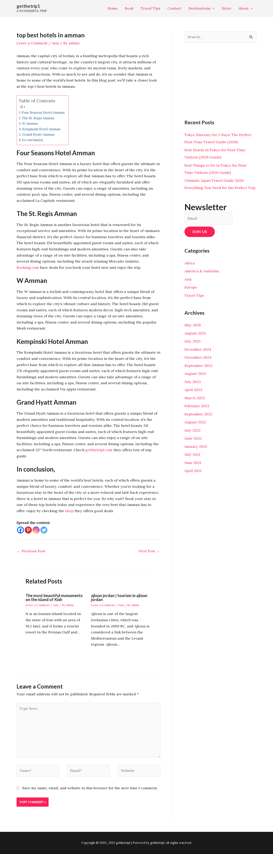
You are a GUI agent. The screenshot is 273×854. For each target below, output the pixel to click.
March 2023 (194, 398)
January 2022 (195, 446)
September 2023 (198, 365)
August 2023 (195, 373)
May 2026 (192, 325)
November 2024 (197, 357)
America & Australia (201, 271)
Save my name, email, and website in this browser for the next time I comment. (90, 788)
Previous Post (31, 551)
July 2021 (192, 454)
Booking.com (28, 267)
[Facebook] (20, 530)
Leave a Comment (32, 43)
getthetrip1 (28, 6)
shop (69, 511)
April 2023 (193, 389)
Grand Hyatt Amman (38, 134)
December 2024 (197, 349)
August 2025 (195, 333)
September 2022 (198, 414)
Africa (189, 263)
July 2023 (192, 381)
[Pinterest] (28, 530)
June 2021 (192, 462)
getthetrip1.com (99, 450)
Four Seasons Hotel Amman (43, 112)
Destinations (199, 8)
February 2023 (196, 406)
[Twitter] (43, 530)
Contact (174, 8)
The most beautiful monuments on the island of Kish (54, 597)
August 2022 (195, 422)
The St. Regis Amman (38, 118)
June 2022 (193, 438)
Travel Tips (150, 8)
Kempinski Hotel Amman (41, 129)
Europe (190, 287)
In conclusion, (33, 140)
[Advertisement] (220, 81)
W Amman (30, 123)
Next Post (149, 551)
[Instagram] (36, 530)
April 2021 (192, 470)
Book (129, 8)
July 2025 (192, 341)
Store (226, 8)
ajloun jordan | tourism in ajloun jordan (119, 597)
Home (113, 8)
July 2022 (192, 430)
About (243, 8)
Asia (55, 43)
